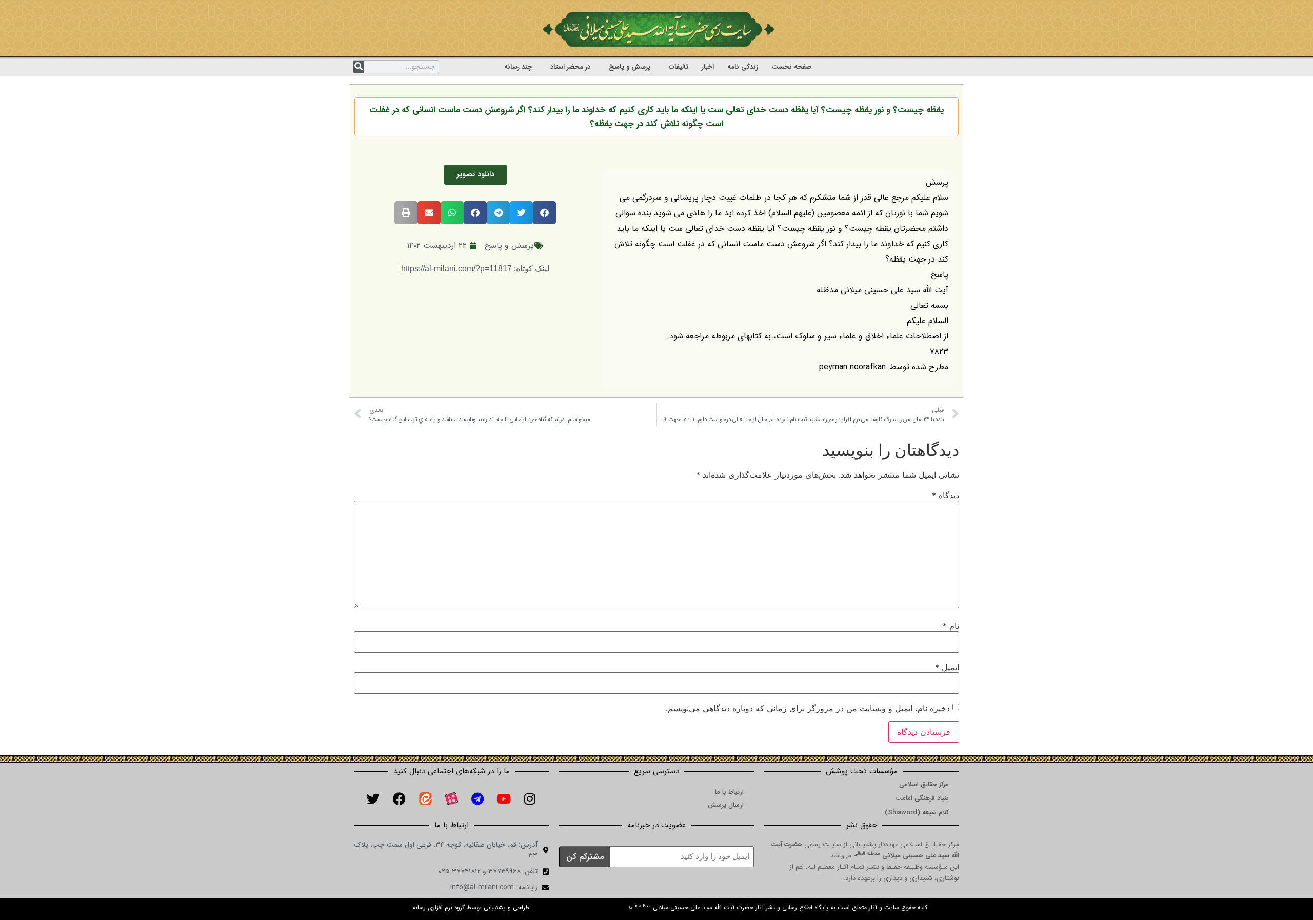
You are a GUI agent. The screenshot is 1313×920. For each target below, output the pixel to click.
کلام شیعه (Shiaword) (917, 812)
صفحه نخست (791, 67)
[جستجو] (358, 67)
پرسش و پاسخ (629, 67)
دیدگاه (945, 495)
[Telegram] (477, 798)
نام (951, 626)
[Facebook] (399, 798)
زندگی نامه (742, 67)
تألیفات (678, 67)
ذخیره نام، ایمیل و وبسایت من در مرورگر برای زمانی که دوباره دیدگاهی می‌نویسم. (808, 708)
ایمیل (947, 667)
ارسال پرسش (726, 804)
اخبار (708, 67)
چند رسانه (518, 67)
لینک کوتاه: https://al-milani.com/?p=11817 (475, 268)
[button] (544, 212)
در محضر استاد (570, 67)
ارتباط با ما (729, 792)
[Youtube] (503, 798)
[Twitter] (373, 798)
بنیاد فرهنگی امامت (922, 798)
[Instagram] (530, 798)
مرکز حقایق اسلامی (924, 784)
